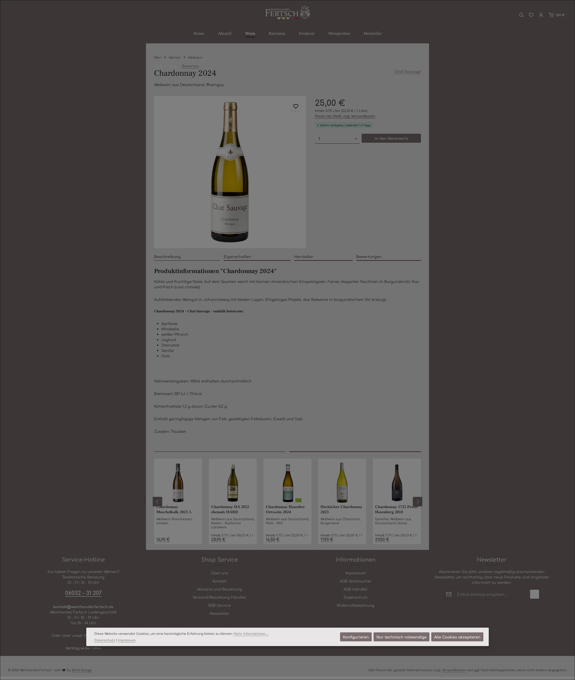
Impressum (355, 572)
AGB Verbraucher (356, 580)
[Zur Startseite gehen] (287, 12)
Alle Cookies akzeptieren (457, 636)
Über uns (219, 572)
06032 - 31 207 (83, 592)
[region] (230, 172)
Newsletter (219, 613)
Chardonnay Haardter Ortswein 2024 (285, 509)
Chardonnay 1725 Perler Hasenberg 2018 (396, 509)
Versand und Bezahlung (219, 589)
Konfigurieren (356, 636)
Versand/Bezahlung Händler (219, 597)
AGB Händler (355, 589)
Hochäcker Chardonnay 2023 (341, 509)
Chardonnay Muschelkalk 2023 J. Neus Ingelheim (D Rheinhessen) (174, 509)
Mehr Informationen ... (251, 633)
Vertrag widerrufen (83, 647)
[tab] (187, 257)
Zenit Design (82, 670)
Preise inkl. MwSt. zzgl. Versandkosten (345, 116)
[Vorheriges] (157, 501)
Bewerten (190, 65)
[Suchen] (521, 14)
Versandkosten (454, 670)
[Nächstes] (417, 501)
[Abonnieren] (534, 594)
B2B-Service (219, 605)
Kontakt (219, 580)
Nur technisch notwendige (401, 636)
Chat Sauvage (407, 71)
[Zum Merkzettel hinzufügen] (296, 106)
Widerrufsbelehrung (355, 605)
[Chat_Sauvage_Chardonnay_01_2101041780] (230, 172)
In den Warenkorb (391, 138)
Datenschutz (355, 597)
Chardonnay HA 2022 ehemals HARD (230, 509)
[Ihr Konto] (541, 14)
